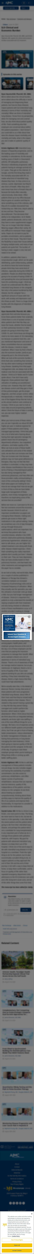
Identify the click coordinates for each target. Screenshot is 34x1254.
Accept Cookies (17, 1250)
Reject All (17, 1245)
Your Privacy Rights (17, 1240)
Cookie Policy (16, 1236)
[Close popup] (29, 616)
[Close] (32, 1214)
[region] (17, 1232)
